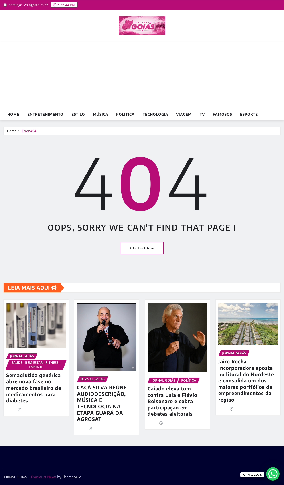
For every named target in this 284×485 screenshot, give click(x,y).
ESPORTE (249, 114)
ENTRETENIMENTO (45, 114)
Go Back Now (143, 248)
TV (202, 114)
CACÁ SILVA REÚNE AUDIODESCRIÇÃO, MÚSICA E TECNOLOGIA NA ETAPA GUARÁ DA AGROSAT (102, 403)
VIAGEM (184, 114)
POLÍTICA (125, 114)
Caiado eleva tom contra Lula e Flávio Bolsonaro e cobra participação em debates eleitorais (172, 401)
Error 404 (29, 131)
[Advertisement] (142, 76)
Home (13, 114)
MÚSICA (100, 114)
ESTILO (78, 114)
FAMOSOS (222, 114)
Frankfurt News (43, 477)
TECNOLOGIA (155, 114)
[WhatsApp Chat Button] (273, 474)
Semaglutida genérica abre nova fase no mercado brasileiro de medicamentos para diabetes (33, 388)
